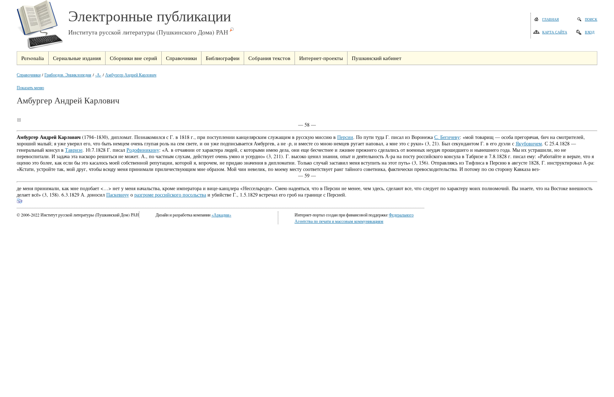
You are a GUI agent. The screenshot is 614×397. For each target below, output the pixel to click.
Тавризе (73, 149)
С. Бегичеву (447, 137)
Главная (550, 19)
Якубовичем (529, 143)
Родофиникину (142, 149)
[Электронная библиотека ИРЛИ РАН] (42, 25)
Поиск (591, 19)
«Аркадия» (221, 215)
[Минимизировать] (19, 120)
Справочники (29, 74)
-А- (98, 74)
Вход (589, 31)
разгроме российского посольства (170, 194)
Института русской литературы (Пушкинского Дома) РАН (148, 32)
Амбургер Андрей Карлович (130, 74)
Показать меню (30, 87)
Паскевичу (117, 194)
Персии (345, 137)
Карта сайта (554, 31)
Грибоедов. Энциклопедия (67, 74)
